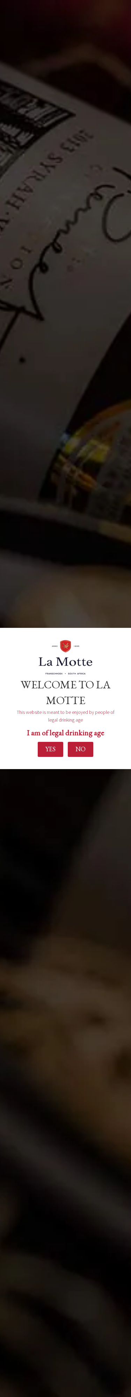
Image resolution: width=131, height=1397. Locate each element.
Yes (50, 749)
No (80, 749)
